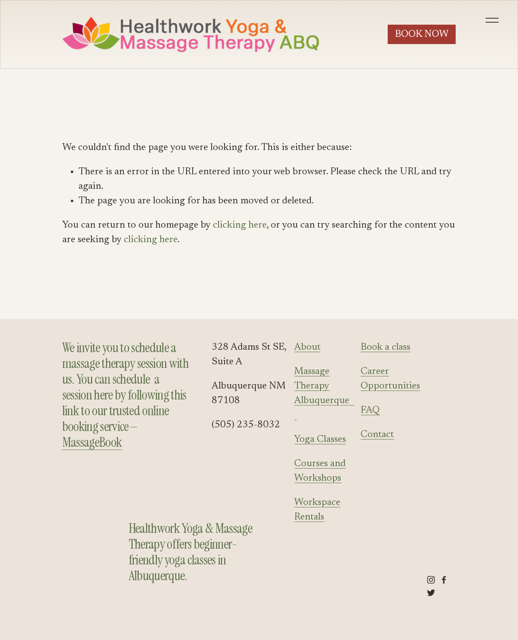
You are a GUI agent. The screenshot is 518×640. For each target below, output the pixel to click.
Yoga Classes (320, 439)
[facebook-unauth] (444, 580)
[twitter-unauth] (431, 593)
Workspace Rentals (317, 510)
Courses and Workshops (320, 471)
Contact (377, 434)
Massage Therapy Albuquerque (324, 393)
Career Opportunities (390, 379)
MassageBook (92, 442)
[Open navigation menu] (493, 20)
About (307, 347)
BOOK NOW (421, 34)
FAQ (370, 410)
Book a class (385, 347)
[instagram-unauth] (431, 580)
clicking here (240, 225)
